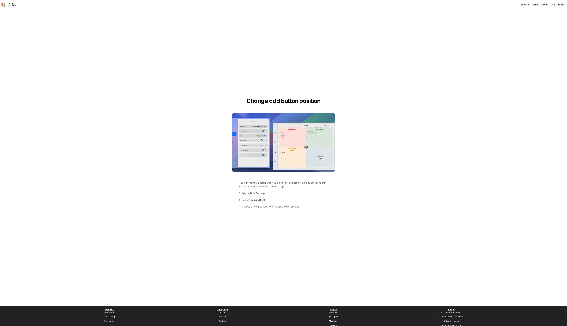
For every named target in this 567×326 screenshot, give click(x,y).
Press (561, 4)
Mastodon (333, 321)
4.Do (12, 5)
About (544, 4)
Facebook (333, 312)
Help (553, 4)
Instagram (333, 317)
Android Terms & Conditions (451, 317)
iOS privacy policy (451, 321)
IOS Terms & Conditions (451, 312)
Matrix (535, 4)
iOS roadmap (109, 312)
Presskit (222, 317)
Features (524, 4)
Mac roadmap (109, 317)
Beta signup (109, 321)
